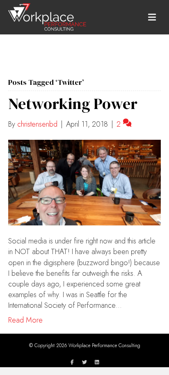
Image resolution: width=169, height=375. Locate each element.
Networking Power (72, 103)
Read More (25, 320)
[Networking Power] (84, 182)
